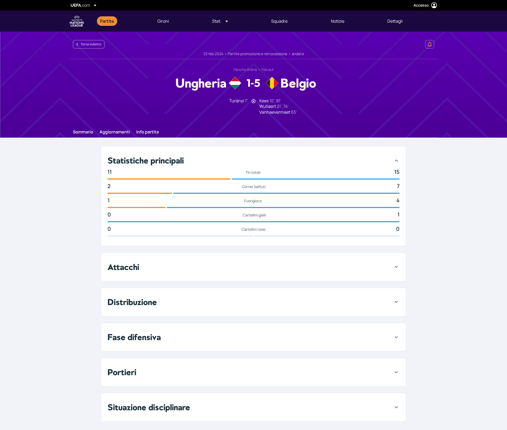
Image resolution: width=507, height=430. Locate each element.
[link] (107, 21)
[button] (220, 21)
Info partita (147, 132)
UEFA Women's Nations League (77, 21)
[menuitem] (122, 21)
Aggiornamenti (115, 132)
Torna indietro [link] (91, 44)
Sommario (83, 132)
